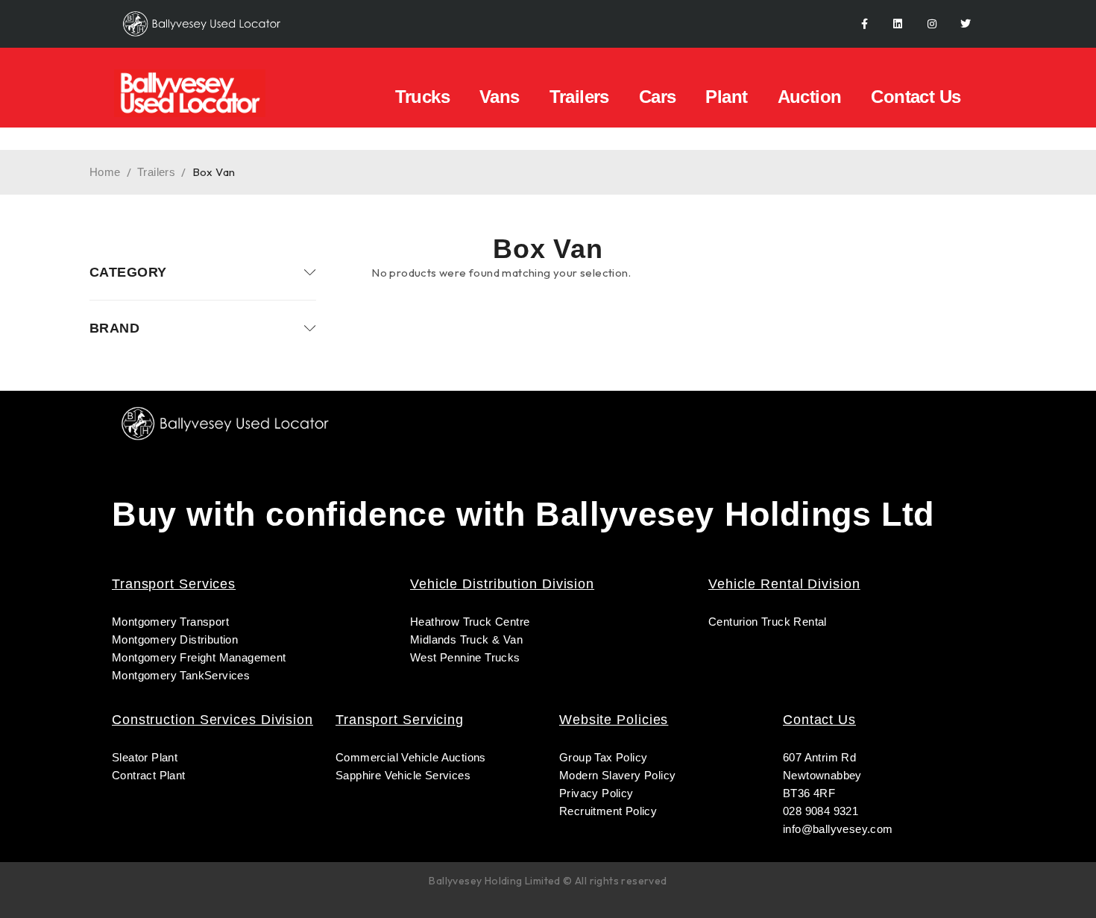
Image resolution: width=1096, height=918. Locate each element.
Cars (657, 97)
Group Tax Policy (603, 757)
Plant (726, 97)
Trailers (579, 97)
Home (105, 172)
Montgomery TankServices (181, 675)
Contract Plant (149, 775)
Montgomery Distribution (175, 639)
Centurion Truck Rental (767, 621)
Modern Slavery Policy (619, 775)
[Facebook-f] (864, 24)
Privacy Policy (596, 793)
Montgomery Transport (170, 621)
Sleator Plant (144, 757)
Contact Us (915, 97)
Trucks (422, 97)
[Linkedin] (898, 24)
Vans (499, 97)
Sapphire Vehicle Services (403, 775)
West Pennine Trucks (465, 657)
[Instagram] (931, 24)
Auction (810, 97)
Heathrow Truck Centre (469, 621)
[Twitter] (966, 24)
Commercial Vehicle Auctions (411, 757)
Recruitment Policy (608, 811)
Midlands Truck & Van (466, 639)
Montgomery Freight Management (199, 657)
